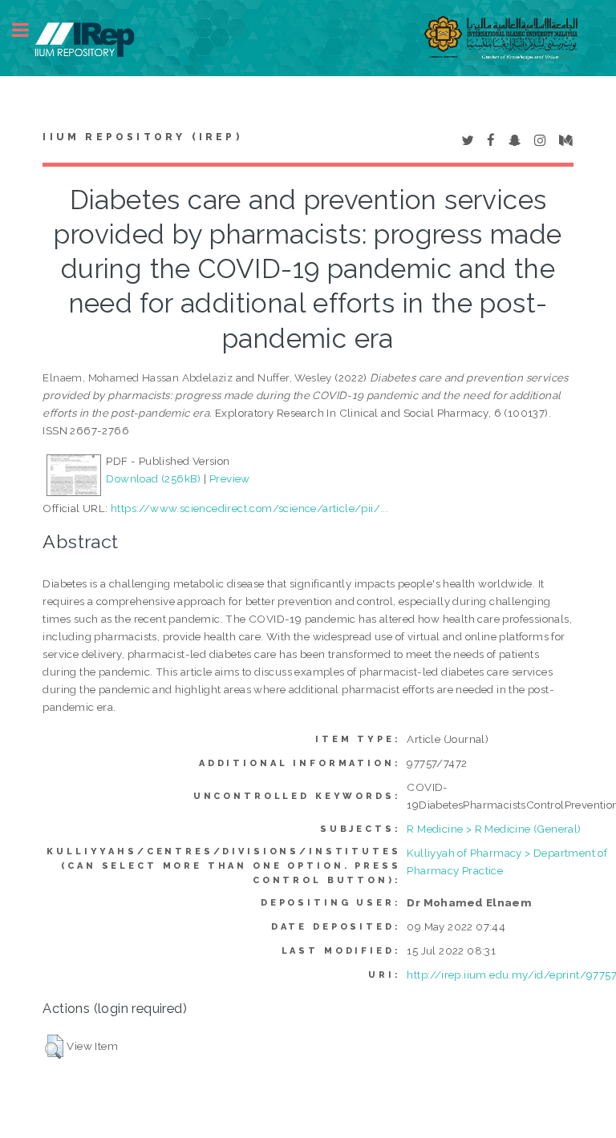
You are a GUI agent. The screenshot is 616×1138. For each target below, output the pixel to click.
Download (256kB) (153, 478)
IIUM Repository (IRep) (142, 137)
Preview (229, 478)
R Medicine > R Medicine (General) (494, 828)
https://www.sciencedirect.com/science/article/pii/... (249, 508)
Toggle (29, 30)
